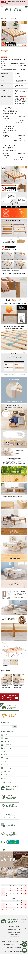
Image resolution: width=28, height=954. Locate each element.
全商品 (2, 18)
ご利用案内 (9, 941)
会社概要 (3, 941)
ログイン (16, 122)
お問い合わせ (18, 947)
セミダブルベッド (12, 18)
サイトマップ (10, 947)
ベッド (6, 18)
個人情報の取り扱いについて (11, 944)
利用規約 (22, 944)
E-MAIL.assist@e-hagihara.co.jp (18, 928)
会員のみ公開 (21, 116)
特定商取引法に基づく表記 (21, 941)
